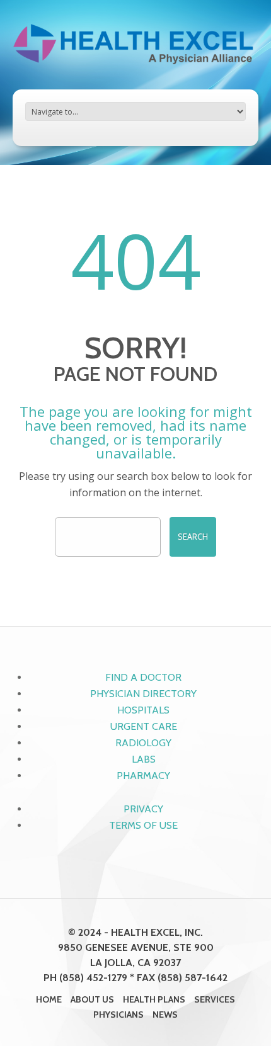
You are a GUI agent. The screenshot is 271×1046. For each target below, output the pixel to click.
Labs (144, 759)
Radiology (143, 743)
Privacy (143, 809)
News (165, 1014)
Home (49, 999)
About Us (92, 999)
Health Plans (154, 999)
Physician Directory (143, 694)
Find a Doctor (143, 677)
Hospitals (143, 710)
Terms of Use (143, 825)
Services (214, 999)
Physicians (118, 1014)
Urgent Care (143, 726)
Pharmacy (143, 776)
